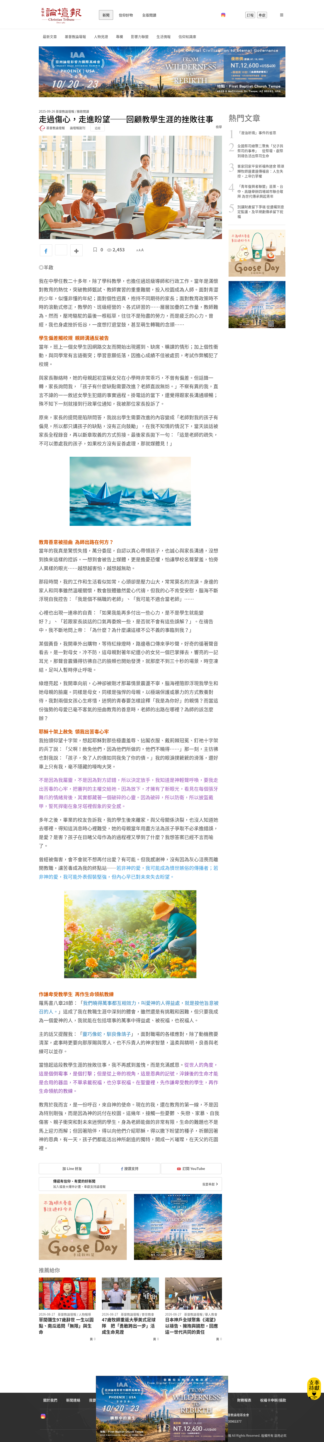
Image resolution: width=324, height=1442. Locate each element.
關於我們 (50, 1400)
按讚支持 (131, 1168)
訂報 (250, 15)
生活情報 (163, 36)
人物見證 (101, 36)
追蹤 (98, 128)
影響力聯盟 (140, 36)
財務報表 (244, 1400)
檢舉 (219, 126)
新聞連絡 (73, 1400)
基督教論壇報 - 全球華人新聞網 (61, 15)
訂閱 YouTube (193, 1168)
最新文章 (50, 36)
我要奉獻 (208, 1184)
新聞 (106, 15)
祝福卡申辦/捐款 (273, 1400)
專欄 (119, 36)
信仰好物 (126, 15)
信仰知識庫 (187, 36)
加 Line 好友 (71, 1168)
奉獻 (262, 15)
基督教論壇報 (75, 36)
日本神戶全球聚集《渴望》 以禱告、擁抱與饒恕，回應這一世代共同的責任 (191, 1326)
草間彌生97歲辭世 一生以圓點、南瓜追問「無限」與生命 (66, 1326)
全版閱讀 (149, 15)
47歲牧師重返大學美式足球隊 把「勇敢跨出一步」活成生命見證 (129, 1326)
